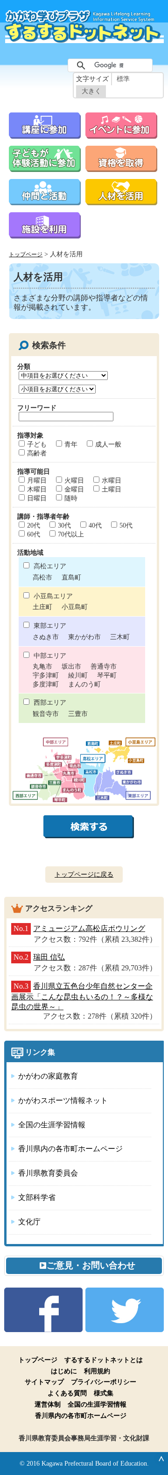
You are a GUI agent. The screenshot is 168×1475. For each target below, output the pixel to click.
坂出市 (71, 666)
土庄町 (42, 607)
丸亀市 (42, 666)
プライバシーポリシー (103, 1382)
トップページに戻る (84, 874)
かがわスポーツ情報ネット (63, 1100)
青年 (70, 444)
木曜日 (37, 489)
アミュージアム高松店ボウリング (89, 928)
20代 (33, 525)
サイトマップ (44, 1382)
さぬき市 (46, 637)
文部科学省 (37, 1197)
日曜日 (37, 498)
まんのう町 (84, 684)
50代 (126, 525)
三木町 (120, 637)
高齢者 (37, 453)
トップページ (25, 255)
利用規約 (97, 1371)
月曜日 (37, 480)
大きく (91, 91)
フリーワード (36, 407)
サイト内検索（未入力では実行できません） (56, 54)
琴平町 (107, 675)
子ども (37, 444)
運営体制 (48, 1404)
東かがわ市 (84, 637)
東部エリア (50, 625)
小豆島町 (75, 607)
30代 (64, 525)
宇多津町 (46, 675)
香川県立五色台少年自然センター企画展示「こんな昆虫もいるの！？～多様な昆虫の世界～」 (82, 996)
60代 (33, 534)
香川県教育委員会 (48, 1173)
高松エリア (50, 566)
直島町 (71, 577)
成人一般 (108, 444)
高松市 (42, 577)
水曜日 (111, 480)
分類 (23, 366)
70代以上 (71, 534)
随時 (70, 498)
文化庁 (29, 1222)
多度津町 (46, 684)
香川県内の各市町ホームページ (70, 1149)
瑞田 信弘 (49, 957)
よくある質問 (67, 1393)
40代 (95, 525)
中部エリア (50, 655)
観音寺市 (46, 713)
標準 (123, 78)
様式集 (103, 1393)
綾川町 (78, 675)
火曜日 (74, 480)
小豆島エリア (53, 596)
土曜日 (111, 489)
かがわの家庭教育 (48, 1076)
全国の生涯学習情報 (51, 1125)
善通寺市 (104, 666)
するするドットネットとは (103, 1359)
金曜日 (74, 489)
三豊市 (78, 713)
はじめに (64, 1371)
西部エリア (50, 702)
